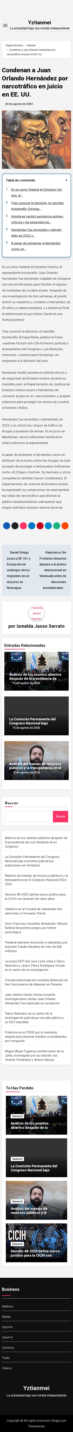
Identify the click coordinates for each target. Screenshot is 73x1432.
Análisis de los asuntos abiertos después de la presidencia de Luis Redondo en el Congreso (35, 678)
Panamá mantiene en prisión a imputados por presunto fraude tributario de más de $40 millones (36, 947)
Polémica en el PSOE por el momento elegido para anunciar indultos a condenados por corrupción (36, 1037)
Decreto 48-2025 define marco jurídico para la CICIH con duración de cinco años (35, 1255)
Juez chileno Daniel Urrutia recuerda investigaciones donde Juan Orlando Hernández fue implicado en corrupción (32, 999)
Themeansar (36, 1426)
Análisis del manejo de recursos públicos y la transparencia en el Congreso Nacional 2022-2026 (35, 768)
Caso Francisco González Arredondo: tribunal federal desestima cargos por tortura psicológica (36, 928)
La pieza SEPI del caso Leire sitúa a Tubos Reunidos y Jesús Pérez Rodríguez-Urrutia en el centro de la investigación (35, 965)
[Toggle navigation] (5, 25)
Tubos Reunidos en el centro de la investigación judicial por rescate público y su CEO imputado (34, 1018)
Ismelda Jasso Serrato (41, 626)
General (17, 1116)
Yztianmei (39, 22)
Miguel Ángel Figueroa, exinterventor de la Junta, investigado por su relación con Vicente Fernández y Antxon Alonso (34, 1055)
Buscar (11, 803)
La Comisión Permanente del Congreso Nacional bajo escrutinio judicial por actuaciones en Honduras (32, 861)
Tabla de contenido (20, 180)
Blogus (56, 1420)
